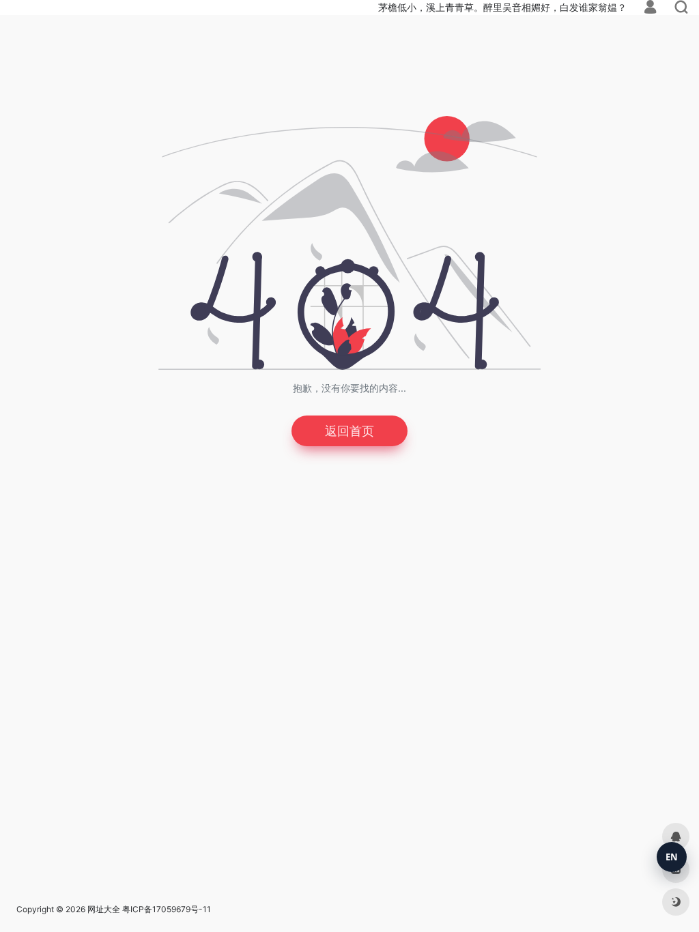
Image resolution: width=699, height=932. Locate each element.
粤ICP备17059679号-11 (166, 909)
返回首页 (349, 431)
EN (672, 857)
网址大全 (103, 909)
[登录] (650, 8)
